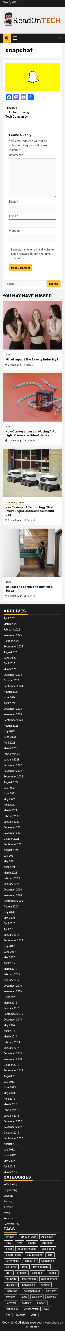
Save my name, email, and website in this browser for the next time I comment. (32, 254)
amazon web (28, 1236)
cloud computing (26, 1248)
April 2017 (9, 963)
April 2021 (9, 867)
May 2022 (9, 799)
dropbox (22, 1272)
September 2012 (13, 1138)
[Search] (59, 38)
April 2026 (9, 618)
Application (47, 1236)
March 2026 (10, 623)
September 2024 (13, 686)
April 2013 (9, 1098)
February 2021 (12, 878)
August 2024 (11, 691)
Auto (8, 1242)
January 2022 (11, 821)
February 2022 (12, 816)
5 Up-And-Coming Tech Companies (17, 112)
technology (12, 1308)
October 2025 (11, 640)
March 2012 (10, 1172)
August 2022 (11, 782)
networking (28, 1284)
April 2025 (9, 663)
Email (13, 216)
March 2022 (10, 810)
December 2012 (13, 1121)
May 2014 (9, 1025)
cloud (9, 1248)
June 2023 (10, 737)
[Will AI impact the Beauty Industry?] (32, 325)
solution (26, 1302)
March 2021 (10, 872)
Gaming (8, 1201)
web (8, 1314)
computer (30, 1260)
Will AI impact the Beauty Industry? (31, 359)
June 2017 (10, 951)
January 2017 (11, 980)
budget (32, 1242)
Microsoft (11, 1284)
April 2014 (9, 1030)
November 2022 (13, 770)
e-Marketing (11, 1184)
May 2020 (9, 917)
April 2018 (9, 929)
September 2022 (13, 776)
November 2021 (13, 833)
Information (29, 1278)
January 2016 (11, 1008)
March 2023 (10, 748)
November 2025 (13, 635)
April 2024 (9, 703)
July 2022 (9, 787)
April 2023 (9, 742)
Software (11, 1302)
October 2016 (11, 997)
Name (13, 201)
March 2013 (10, 1104)
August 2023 (11, 725)
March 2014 (10, 1036)
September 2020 (13, 900)
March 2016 (10, 1002)
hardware (11, 1278)
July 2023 (9, 731)
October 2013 (11, 1064)
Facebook (37, 1272)
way (46, 1308)
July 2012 (9, 1149)
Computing (47, 1260)
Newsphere (51, 1322)
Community (12, 1260)
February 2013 (12, 1110)
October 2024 (11, 680)
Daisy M (29, 365)
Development (41, 1266)
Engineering (11, 502)
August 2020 (11, 906)
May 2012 (9, 1160)
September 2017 (13, 940)
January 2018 (11, 934)
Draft (9, 1272)
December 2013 (13, 1053)
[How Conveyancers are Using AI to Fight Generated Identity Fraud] (32, 397)
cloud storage (13, 1254)
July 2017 (9, 946)
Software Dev (11, 1224)
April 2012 (9, 1166)
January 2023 (11, 759)
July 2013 (9, 1081)
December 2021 (13, 827)
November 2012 (13, 1127)
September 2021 (13, 844)
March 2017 (10, 968)
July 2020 (9, 912)
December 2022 (13, 765)
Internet (8, 1207)
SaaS (24, 1296)
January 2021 (11, 883)
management (49, 1278)
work (33, 1314)
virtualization (31, 1308)
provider (10, 1296)
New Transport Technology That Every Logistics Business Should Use (29, 511)
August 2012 (11, 1143)
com (50, 1254)
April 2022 (9, 804)
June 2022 (10, 793)
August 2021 (11, 850)
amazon (10, 1236)
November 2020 (13, 895)
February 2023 (12, 753)
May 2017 (9, 957)
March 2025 (10, 669)
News (8, 354)
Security (37, 1296)
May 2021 (9, 861)
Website (14, 230)
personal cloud (32, 1290)
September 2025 (13, 646)
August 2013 (11, 1076)
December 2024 (13, 674)
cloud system (34, 1254)
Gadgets (8, 1195)
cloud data (48, 1248)
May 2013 (9, 1093)
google (53, 1272)
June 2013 (10, 1087)
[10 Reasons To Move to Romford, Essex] (32, 553)
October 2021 (11, 838)
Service (51, 1296)
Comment (16, 155)
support (41, 1302)
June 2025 (10, 657)
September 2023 (13, 720)
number (45, 1284)
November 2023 (13, 714)
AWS (19, 1242)
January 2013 (11, 1115)
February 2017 (12, 974)
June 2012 (10, 1155)
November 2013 (13, 1059)
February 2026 (12, 629)
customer (11, 1266)
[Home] (7, 38)
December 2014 (13, 1019)
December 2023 (13, 708)
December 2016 (13, 985)
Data (25, 1266)
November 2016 (13, 991)
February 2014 (12, 1042)
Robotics (9, 1218)
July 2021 (9, 855)
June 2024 (10, 697)
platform (51, 1290)
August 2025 (11, 652)
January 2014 (11, 1047)
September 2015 (13, 1013)
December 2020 (13, 889)
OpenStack (12, 1290)
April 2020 (9, 923)
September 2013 (13, 1070)
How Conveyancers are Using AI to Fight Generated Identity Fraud (30, 433)
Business (47, 1242)
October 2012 (11, 1132)
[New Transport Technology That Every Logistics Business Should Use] (32, 473)
